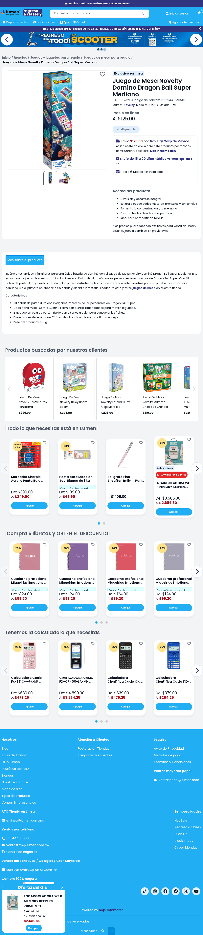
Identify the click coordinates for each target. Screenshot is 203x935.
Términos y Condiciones (172, 762)
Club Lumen (11, 762)
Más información (163, 151)
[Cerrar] (200, 28)
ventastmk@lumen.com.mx (27, 845)
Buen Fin (180, 834)
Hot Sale (180, 820)
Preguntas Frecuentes (95, 755)
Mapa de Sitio (12, 789)
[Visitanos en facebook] (165, 891)
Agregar (29, 505)
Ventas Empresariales (19, 802)
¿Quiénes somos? (15, 768)
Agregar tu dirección (186, 22)
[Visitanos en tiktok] (145, 891)
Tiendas (8, 775)
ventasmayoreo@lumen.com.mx (31, 869)
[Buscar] (142, 13)
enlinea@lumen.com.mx (25, 820)
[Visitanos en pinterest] (176, 891)
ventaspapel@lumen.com (179, 780)
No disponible (126, 129)
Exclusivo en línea (128, 73)
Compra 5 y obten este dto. (27, 590)
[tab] (99, 523)
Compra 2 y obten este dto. (75, 488)
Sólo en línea (165, 468)
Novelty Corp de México (169, 141)
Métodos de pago (167, 755)
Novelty (129, 105)
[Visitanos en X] (186, 891)
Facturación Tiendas (93, 748)
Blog (5, 748)
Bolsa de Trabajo (15, 755)
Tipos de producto (16, 796)
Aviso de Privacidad (169, 748)
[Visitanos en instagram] (155, 891)
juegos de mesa (143, 288)
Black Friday (183, 840)
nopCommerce (111, 910)
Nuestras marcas (15, 782)
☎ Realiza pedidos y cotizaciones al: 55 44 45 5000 (99, 3)
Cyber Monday (185, 847)
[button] (6, 468)
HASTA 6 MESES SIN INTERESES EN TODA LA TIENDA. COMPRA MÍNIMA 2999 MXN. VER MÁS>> (101, 29)
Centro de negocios (21, 852)
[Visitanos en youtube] (196, 891)
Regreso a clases (187, 827)
